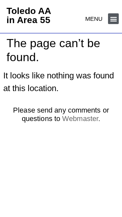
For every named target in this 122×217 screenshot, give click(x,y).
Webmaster (80, 119)
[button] (113, 18)
